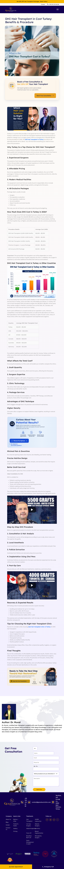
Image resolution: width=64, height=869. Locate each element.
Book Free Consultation (44, 95)
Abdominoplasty (31, 828)
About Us (8, 819)
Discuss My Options (19, 440)
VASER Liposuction (38, 820)
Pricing (15, 831)
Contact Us (8, 828)
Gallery (15, 828)
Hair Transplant (29, 820)
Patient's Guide (15, 824)
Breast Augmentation (39, 832)
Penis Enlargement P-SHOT (30, 842)
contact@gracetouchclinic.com (41, 802)
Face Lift (28, 833)
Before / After (15, 820)
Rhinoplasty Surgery (38, 836)
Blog (7, 822)
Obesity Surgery (37, 824)
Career (43, 4)
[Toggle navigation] (57, 9)
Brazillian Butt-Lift (29, 836)
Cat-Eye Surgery (28, 824)
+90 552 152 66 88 (54, 4)
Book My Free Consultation (20, 681)
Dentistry (37, 828)
